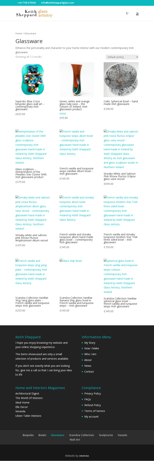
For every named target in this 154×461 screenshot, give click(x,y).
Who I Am (90, 354)
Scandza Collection (81, 435)
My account (91, 416)
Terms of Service (94, 411)
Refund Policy (92, 405)
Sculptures (106, 435)
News (87, 365)
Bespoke (28, 435)
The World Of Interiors (29, 398)
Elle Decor (21, 407)
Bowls (42, 435)
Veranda (20, 411)
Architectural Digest (27, 393)
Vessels (122, 435)
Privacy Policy (92, 393)
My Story (89, 342)
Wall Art (75, 439)
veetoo (84, 455)
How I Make (91, 348)
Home (18, 33)
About (88, 360)
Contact (89, 371)
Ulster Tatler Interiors (28, 416)
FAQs (87, 399)
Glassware (57, 435)
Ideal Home (22, 402)
